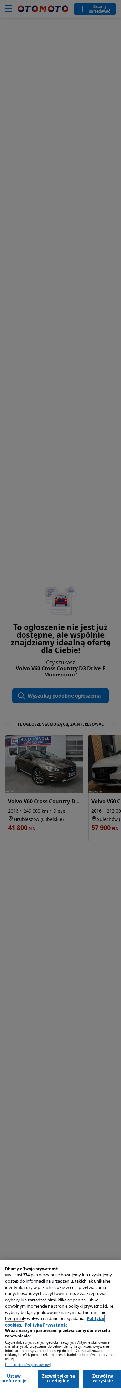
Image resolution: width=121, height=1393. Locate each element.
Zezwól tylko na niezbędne (58, 1378)
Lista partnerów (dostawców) (28, 1365)
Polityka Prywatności (47, 1325)
